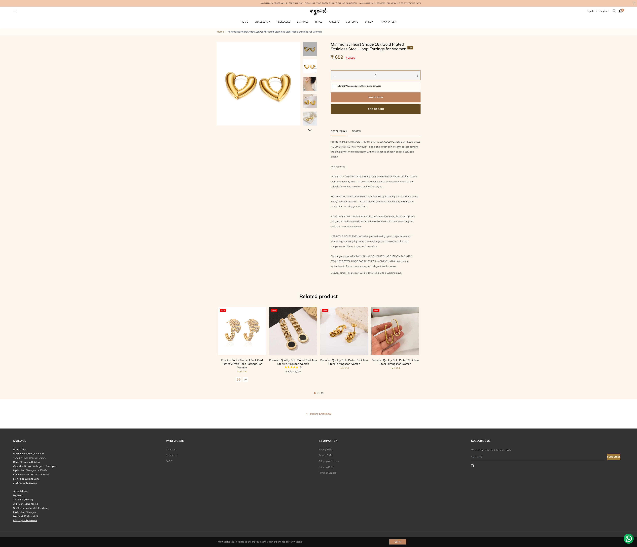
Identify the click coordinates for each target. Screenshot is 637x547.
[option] (242, 350)
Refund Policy (325, 455)
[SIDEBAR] (19, 11)
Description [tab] (339, 131)
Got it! (397, 542)
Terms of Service (327, 472)
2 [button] (318, 393)
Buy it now (375, 97)
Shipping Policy (326, 467)
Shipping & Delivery (328, 461)
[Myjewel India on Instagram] (472, 465)
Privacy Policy (325, 449)
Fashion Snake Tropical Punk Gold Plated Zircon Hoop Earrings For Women (242, 363)
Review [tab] (357, 131)
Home (220, 31)
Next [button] (310, 130)
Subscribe (613, 456)
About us (171, 449)
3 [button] (322, 393)
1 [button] (315, 393)
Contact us (171, 455)
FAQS (169, 461)
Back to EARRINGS (320, 413)
